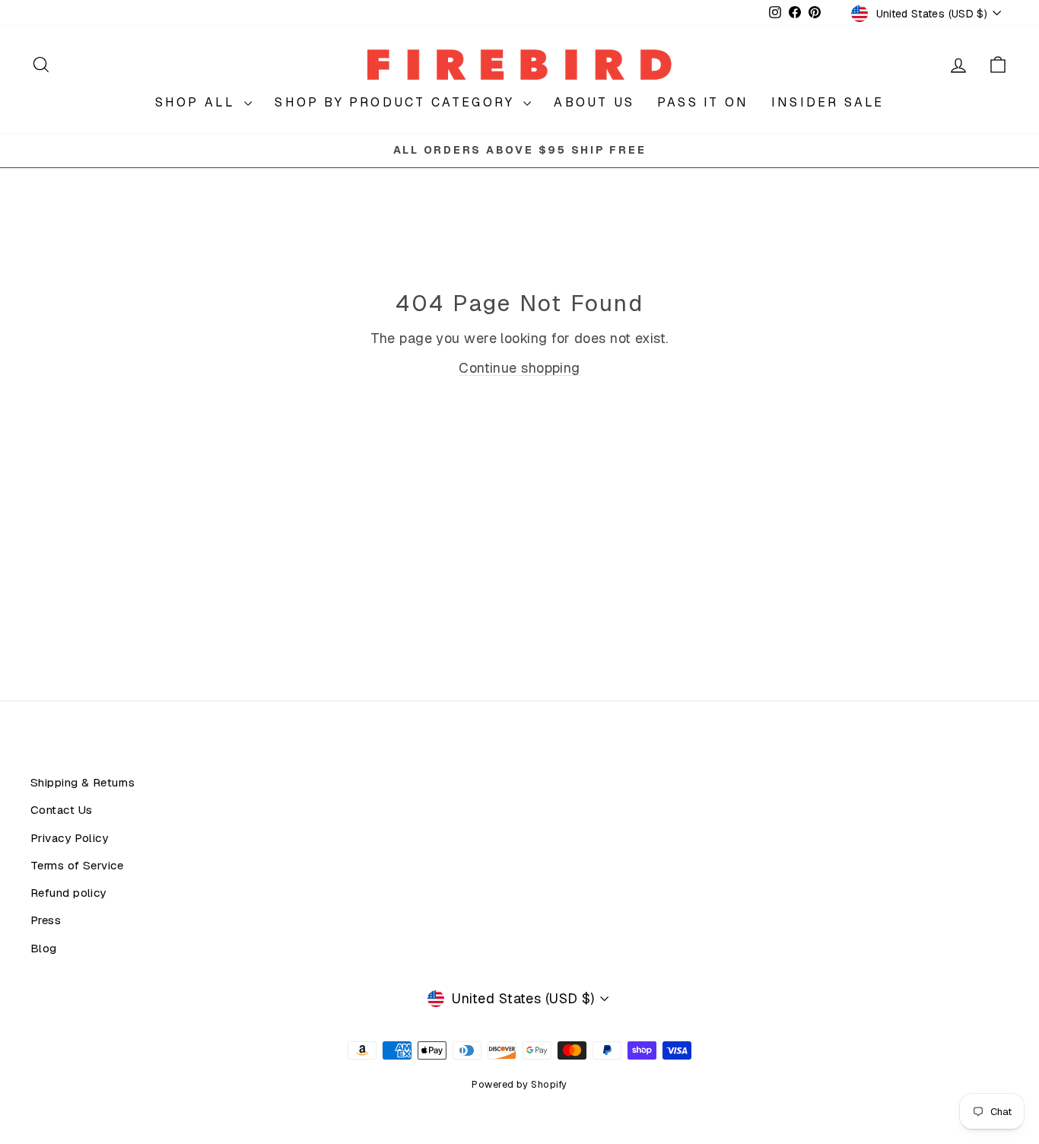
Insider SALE (827, 102)
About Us (594, 102)
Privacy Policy (69, 838)
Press (45, 920)
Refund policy (68, 893)
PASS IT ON (702, 102)
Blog (43, 948)
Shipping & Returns (82, 782)
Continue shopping (519, 368)
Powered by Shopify (519, 1084)
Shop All (198, 102)
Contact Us (61, 810)
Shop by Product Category (397, 102)
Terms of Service (76, 865)
